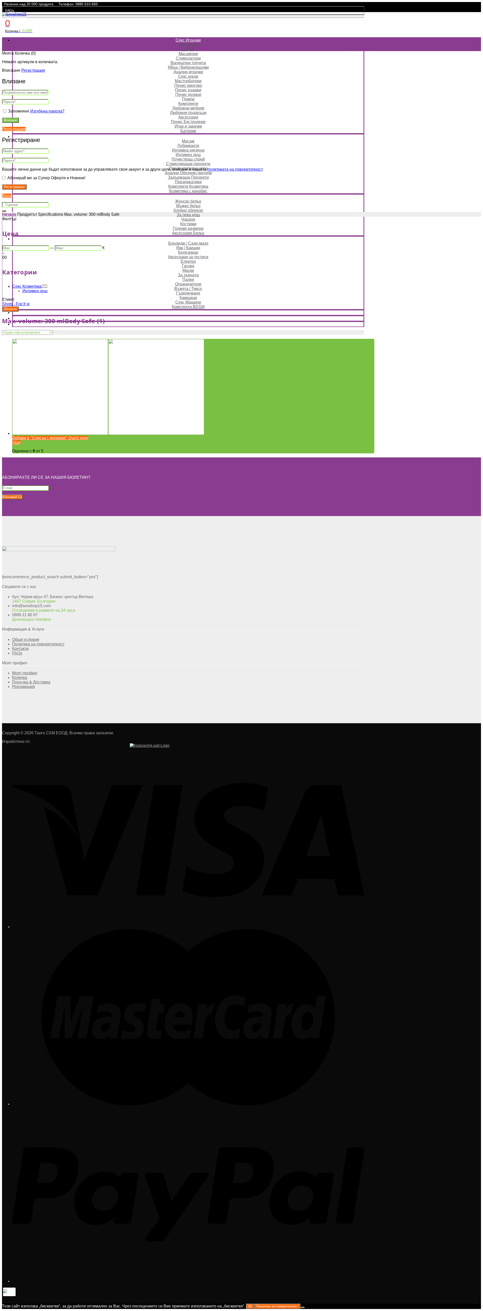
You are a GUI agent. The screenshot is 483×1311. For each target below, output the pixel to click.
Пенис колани (188, 94)
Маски (188, 270)
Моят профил (16, 17)
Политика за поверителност (277, 1306)
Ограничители (188, 284)
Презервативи (188, 182)
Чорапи (188, 219)
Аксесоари (188, 117)
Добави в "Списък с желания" (39, 438)
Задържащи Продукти (188, 177)
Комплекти (188, 103)
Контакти (20, 648)
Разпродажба (188, 312)
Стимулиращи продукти (188, 164)
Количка (19, 677)
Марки (188, 318)
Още (16, 442)
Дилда (188, 49)
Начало (9, 214)
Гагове (188, 266)
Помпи (188, 99)
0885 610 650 (86, 4)
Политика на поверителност (38, 644)
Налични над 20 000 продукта (28, 4)
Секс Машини (188, 302)
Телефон (65, 4)
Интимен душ (188, 155)
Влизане (10, 120)
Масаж (188, 141)
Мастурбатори (188, 81)
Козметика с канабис (188, 191)
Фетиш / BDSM (188, 239)
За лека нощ (188, 215)
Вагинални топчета (188, 63)
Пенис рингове (188, 85)
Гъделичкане (188, 293)
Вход (6, 196)
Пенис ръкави (188, 90)
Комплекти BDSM (188, 307)
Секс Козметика (188, 136)
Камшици (188, 298)
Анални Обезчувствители (188, 173)
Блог (188, 324)
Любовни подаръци (188, 113)
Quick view (77, 438)
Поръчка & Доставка (31, 682)
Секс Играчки (188, 40)
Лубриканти (188, 145)
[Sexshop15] (14, 14)
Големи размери (188, 228)
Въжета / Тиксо (188, 288)
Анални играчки (188, 72)
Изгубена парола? (47, 111)
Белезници (188, 252)
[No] (303, 1307)
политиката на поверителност (234, 169)
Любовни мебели (188, 108)
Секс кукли (188, 76)
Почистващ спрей (188, 159)
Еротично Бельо (188, 197)
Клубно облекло (188, 210)
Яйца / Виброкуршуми (188, 67)
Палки (188, 279)
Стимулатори (188, 58)
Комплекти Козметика (188, 186)
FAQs (9, 11)
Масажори (188, 54)
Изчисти (10, 309)
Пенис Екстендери (188, 122)
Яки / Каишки (188, 248)
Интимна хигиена (188, 150)
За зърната (188, 275)
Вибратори (188, 45)
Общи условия (25, 639)
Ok (250, 1306)
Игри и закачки (188, 126)
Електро (188, 261)
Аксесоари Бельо (188, 233)
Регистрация (33, 70)
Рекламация (23, 686)
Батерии (188, 131)
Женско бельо (188, 201)
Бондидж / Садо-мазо (188, 243)
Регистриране (14, 187)
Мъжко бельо (188, 206)
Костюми (188, 224)
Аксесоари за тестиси (188, 257)
